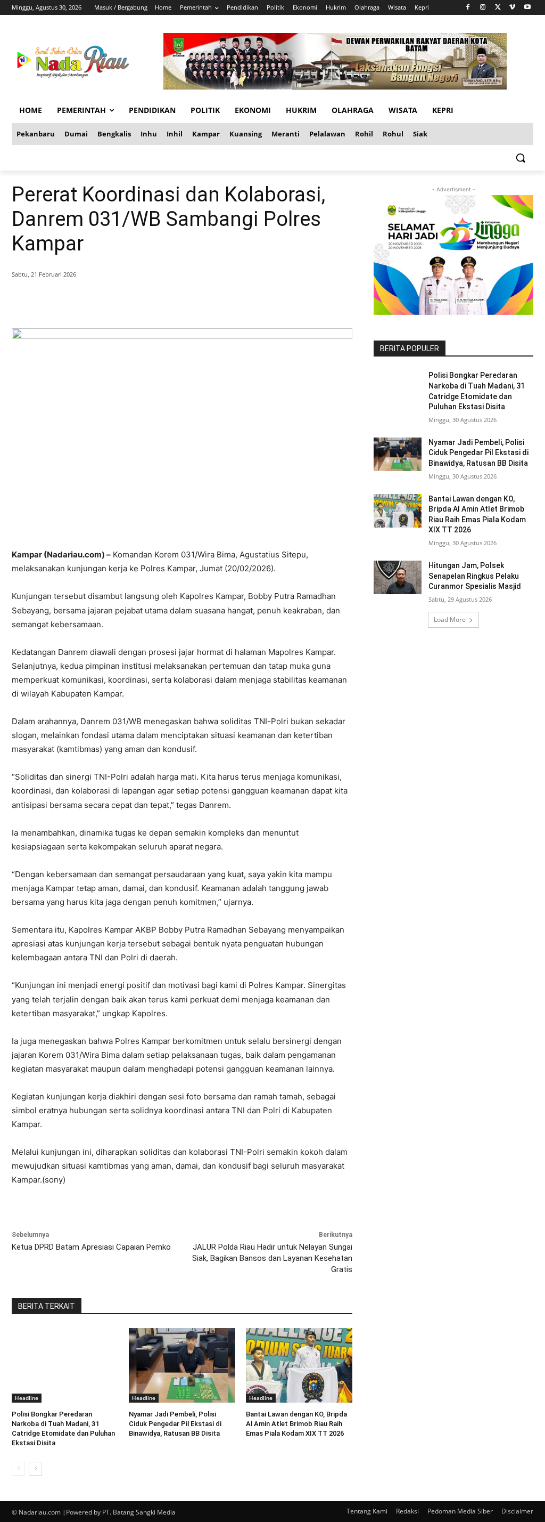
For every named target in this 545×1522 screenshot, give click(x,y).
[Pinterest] (140, 301)
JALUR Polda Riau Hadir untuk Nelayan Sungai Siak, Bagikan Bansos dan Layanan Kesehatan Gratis (272, 1258)
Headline (26, 1398)
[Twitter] (498, 8)
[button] (520, 158)
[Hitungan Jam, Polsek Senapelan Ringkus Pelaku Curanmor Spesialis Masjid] (398, 577)
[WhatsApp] (165, 301)
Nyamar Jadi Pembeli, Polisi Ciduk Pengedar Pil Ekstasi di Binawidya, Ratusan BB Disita (175, 1423)
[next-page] (35, 1469)
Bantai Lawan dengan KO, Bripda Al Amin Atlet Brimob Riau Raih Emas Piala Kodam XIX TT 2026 (296, 1423)
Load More (450, 619)
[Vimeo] (512, 8)
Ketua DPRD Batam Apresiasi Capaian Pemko (91, 1247)
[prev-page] (18, 1469)
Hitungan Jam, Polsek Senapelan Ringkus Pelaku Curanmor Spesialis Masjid (474, 575)
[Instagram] (483, 8)
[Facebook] (468, 8)
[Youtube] (527, 8)
